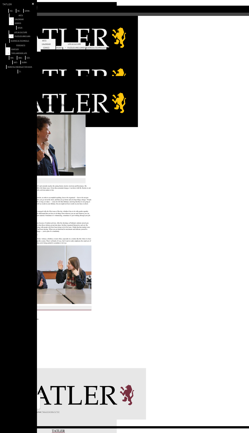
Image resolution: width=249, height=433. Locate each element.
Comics (46, 48)
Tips (21, 71)
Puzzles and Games (76, 48)
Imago (13, 58)
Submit (25, 62)
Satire (16, 62)
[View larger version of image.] (45, 145)
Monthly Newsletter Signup (21, 67)
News (19, 11)
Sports (59, 48)
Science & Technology (96, 48)
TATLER (7, 4)
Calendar (46, 44)
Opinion (28, 11)
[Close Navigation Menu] (33, 3)
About (21, 58)
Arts (44, 41)
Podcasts (20, 45)
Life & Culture (74, 44)
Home (12, 11)
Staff (29, 58)
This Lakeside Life (19, 53)
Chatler (15, 49)
